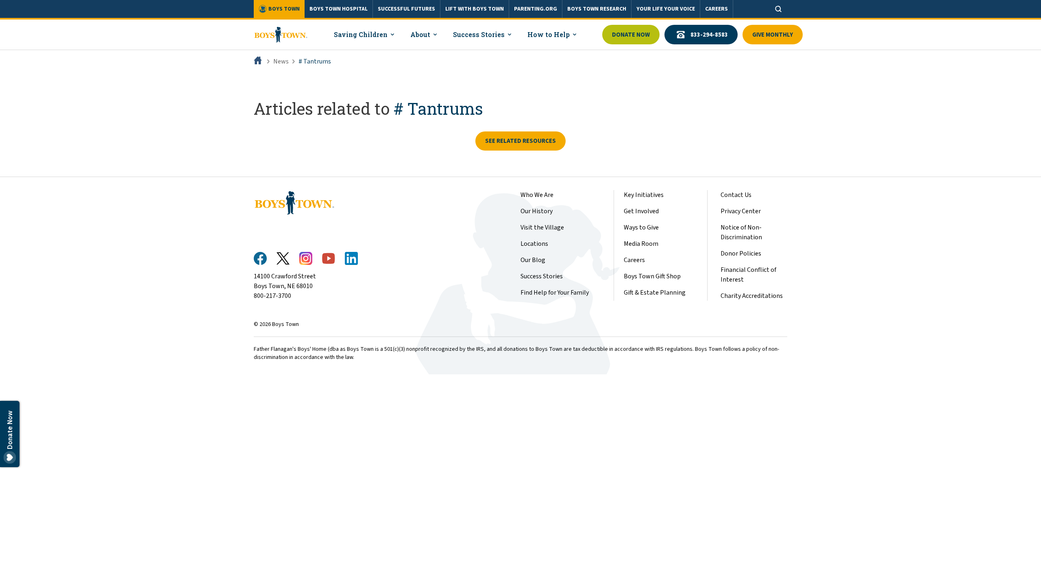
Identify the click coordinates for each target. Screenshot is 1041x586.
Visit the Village (542, 227)
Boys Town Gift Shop (652, 276)
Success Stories (541, 276)
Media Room (641, 243)
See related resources (520, 141)
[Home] (259, 61)
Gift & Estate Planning (655, 292)
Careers (634, 260)
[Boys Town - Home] (281, 34)
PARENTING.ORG (535, 9)
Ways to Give (641, 227)
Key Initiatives (644, 194)
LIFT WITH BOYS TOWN (474, 9)
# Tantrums (314, 61)
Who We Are (536, 194)
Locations (534, 243)
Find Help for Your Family (554, 292)
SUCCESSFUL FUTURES (406, 9)
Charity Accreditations (752, 295)
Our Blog (532, 260)
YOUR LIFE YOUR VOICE (665, 9)
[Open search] (778, 9)
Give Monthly (772, 35)
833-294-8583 (709, 35)
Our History (536, 211)
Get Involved (641, 211)
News (281, 61)
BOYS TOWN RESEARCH (596, 9)
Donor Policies (741, 253)
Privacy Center (741, 211)
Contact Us (736, 194)
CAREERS (716, 9)
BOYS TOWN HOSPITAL (338, 9)
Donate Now (631, 35)
